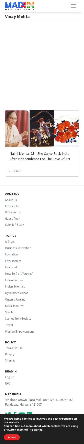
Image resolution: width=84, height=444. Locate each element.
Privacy (9, 354)
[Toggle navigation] (73, 6)
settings (37, 430)
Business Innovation (18, 248)
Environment (13, 261)
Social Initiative (14, 306)
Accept (12, 437)
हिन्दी (7, 383)
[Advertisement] (42, 66)
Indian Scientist (15, 286)
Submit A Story (14, 225)
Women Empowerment (19, 331)
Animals (10, 241)
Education (11, 254)
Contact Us (12, 206)
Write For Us (13, 212)
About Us (11, 200)
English (9, 377)
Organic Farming (15, 299)
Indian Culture (14, 280)
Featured (11, 267)
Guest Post (12, 218)
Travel (9, 325)
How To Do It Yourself (19, 274)
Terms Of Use (14, 348)
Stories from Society (18, 318)
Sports (9, 312)
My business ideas (16, 293)
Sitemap (10, 360)
